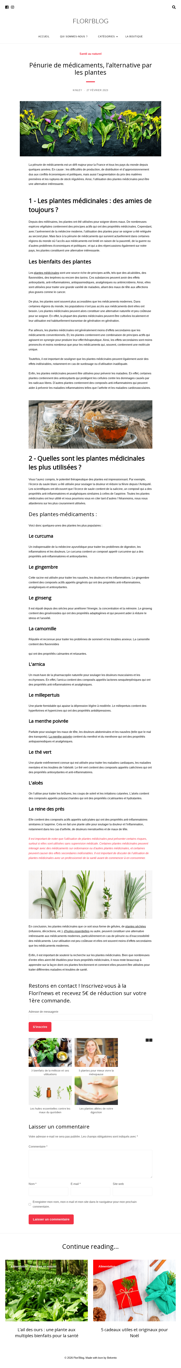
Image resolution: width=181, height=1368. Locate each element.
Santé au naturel (90, 53)
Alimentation (19, 1266)
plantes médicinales (46, 272)
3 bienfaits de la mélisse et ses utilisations (50, 1072)
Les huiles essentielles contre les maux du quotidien (50, 1110)
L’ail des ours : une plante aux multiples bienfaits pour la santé (46, 1332)
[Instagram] (12, 7)
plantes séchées (135, 926)
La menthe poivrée (60, 736)
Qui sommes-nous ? (73, 36)
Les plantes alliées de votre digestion (96, 1110)
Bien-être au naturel (43, 1266)
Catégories (106, 36)
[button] (150, 1040)
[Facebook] (6, 7)
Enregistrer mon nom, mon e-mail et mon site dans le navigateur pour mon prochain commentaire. (85, 1204)
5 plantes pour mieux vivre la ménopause (96, 1072)
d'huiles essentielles (76, 931)
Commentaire (38, 1146)
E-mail (76, 1183)
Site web (118, 1183)
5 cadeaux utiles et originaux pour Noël (134, 1332)
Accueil (43, 36)
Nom (32, 1183)
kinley (77, 90)
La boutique (134, 36)
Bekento (112, 1357)
